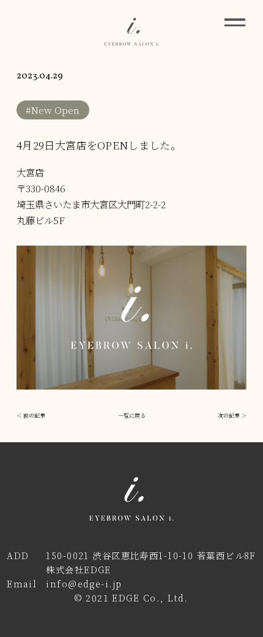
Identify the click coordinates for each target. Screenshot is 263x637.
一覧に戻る (132, 415)
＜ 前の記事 (31, 415)
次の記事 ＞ (232, 415)
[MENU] (234, 22)
